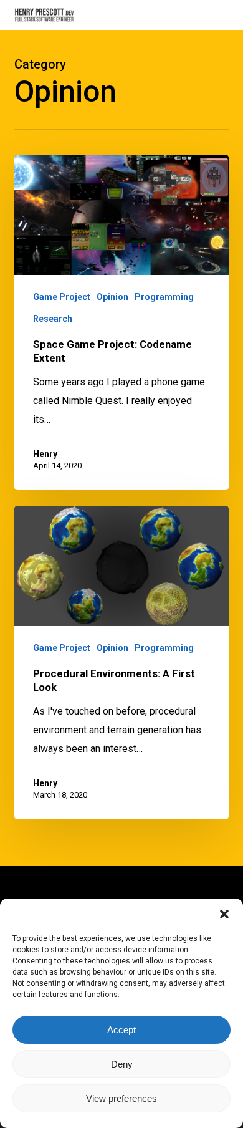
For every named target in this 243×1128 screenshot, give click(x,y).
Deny (122, 1064)
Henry (45, 454)
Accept (121, 1029)
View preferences (121, 1098)
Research (52, 319)
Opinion (112, 297)
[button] (224, 914)
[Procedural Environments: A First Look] (121, 662)
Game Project (61, 297)
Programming (164, 297)
